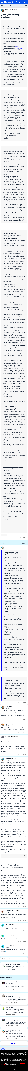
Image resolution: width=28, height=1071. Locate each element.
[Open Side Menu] (1, 2)
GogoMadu (7, 724)
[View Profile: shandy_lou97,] (3, 1008)
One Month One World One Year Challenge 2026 (13, 982)
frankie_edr (8, 1002)
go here (17, 46)
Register (20, 2)
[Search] (16, 2)
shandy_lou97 (8, 1014)
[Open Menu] (26, 6)
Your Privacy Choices (14, 1069)
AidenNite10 (8, 924)
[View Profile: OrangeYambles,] (3, 1031)
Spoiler (6, 460)
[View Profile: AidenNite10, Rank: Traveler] (2, 925)
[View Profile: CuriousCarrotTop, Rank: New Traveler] (2, 911)
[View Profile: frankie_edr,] (3, 995)
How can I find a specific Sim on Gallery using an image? (15, 995)
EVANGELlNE (8, 9)
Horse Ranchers (9, 1007)
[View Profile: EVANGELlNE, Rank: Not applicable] (2, 10)
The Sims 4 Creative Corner (7, 5)
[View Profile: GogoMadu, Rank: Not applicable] (2, 724)
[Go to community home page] (7, 2)
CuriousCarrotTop (9, 910)
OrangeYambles (9, 1038)
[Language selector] (13, 2)
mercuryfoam (8, 736)
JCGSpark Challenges (11, 1019)
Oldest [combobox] (24, 543)
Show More (14, 1043)
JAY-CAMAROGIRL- (10, 1025)
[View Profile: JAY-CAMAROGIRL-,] (3, 1020)
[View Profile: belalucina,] (3, 983)
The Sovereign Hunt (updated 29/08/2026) (13, 1031)
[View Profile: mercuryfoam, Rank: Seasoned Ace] (2, 737)
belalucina (8, 989)
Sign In (24, 2)
